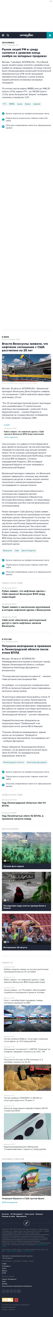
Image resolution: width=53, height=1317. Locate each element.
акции (19, 104)
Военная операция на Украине (31, 143)
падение (36, 104)
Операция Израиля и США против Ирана (23, 1198)
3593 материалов (9, 1202)
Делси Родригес (28, 550)
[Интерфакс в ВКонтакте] (11, 1291)
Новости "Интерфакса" (9, 1279)
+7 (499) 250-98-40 (11, 1251)
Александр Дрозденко (37, 762)
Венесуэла (7, 550)
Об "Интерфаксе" (16, 1214)
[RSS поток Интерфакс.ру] (15, 1291)
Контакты (5, 1214)
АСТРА (4, 1273)
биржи (27, 104)
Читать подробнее (24, 434)
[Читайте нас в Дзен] (3, 1291)
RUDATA (4, 1284)
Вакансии (39, 1214)
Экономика (8, 43)
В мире (5, 337)
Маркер (4, 1271)
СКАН (4, 1281)
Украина (24, 231)
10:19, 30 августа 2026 (10, 145)
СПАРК (4, 1264)
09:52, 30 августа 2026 (11, 339)
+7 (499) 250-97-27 (28, 1251)
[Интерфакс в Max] (19, 1291)
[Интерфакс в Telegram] (7, 1291)
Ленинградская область (13, 762)
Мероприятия (21, 1216)
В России (7, 143)
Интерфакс (26, 35)
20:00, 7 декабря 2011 (10, 45)
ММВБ (12, 104)
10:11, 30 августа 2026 (10, 642)
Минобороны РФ (10, 231)
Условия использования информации (15, 1305)
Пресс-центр (29, 1214)
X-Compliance (6, 1266)
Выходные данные (9, 1307)
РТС (5, 104)
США (17, 550)
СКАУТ (4, 1268)
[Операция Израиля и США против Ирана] (26, 1195)
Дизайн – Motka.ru (8, 1310)
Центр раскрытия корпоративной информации (17, 1286)
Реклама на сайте (8, 1216)
